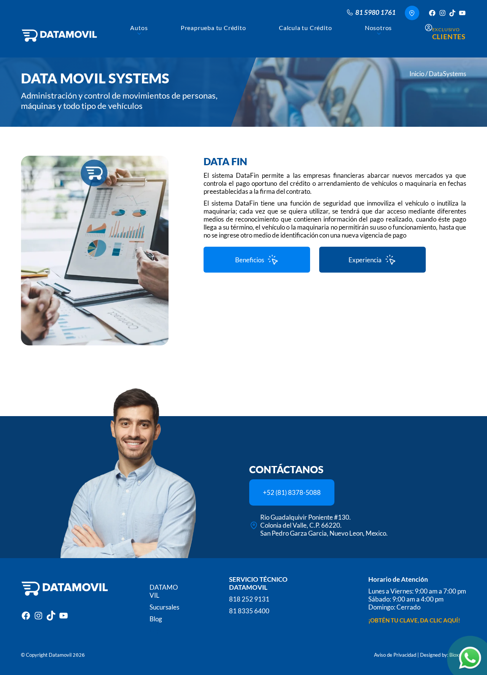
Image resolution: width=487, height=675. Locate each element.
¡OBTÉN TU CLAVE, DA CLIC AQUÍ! (414, 620)
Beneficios (249, 260)
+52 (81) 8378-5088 (292, 492)
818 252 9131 (249, 599)
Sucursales (164, 607)
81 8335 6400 (249, 611)
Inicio (416, 74)
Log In (158, 631)
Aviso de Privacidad (395, 655)
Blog (156, 619)
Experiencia (365, 260)
